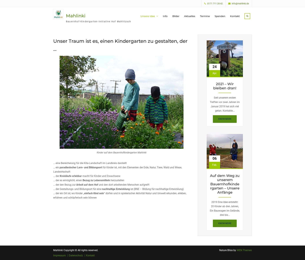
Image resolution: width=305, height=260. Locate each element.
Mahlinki (75, 15)
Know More (227, 120)
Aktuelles (189, 16)
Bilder (175, 16)
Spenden (220, 16)
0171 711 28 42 (215, 3)
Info (165, 16)
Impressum (59, 255)
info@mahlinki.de (240, 3)
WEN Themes (244, 250)
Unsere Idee (147, 16)
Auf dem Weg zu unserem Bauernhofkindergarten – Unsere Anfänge (225, 184)
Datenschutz (76, 255)
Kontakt (235, 16)
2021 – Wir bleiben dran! (224, 86)
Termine (205, 16)
